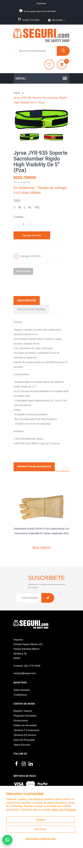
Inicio (17, 92)
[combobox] (41, 51)
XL (30, 207)
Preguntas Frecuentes (25, 715)
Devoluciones (21, 720)
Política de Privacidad (25, 725)
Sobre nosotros (22, 690)
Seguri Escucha (22, 744)
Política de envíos (31, 309)
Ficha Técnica (23, 271)
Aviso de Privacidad (64, 809)
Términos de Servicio (25, 735)
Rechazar (41, 829)
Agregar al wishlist (31, 256)
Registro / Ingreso (23, 711)
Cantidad (18, 217)
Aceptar (40, 819)
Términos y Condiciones (26, 730)
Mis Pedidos (57, 20)
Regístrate (41, 3)
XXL (37, 207)
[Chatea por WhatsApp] (7, 840)
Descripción (26, 300)
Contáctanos (20, 695)
